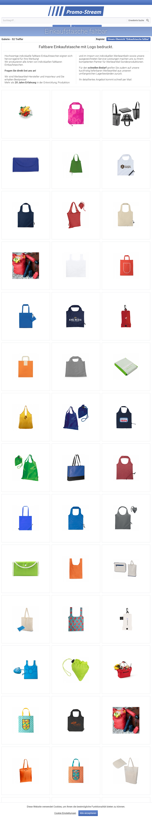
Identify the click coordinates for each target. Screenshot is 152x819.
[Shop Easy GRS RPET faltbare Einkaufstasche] (126, 619)
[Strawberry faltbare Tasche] (126, 165)
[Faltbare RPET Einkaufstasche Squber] (76, 266)
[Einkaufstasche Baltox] (76, 114)
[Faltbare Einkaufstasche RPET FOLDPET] (76, 518)
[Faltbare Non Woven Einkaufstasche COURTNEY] (76, 468)
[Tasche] (25, 569)
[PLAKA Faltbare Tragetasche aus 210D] (76, 569)
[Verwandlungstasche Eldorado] (76, 417)
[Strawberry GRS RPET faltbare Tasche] (76, 316)
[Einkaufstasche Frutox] (76, 165)
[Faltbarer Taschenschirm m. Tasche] (126, 720)
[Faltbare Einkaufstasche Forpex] (126, 468)
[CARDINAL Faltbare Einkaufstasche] (25, 367)
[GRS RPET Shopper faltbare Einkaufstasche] (76, 720)
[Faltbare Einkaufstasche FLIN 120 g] (25, 619)
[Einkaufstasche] (25, 114)
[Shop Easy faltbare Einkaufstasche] (126, 316)
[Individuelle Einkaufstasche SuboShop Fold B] (76, 771)
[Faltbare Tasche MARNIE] (25, 670)
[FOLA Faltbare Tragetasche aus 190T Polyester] (76, 367)
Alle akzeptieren (88, 813)
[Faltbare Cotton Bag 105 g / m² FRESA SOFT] (126, 215)
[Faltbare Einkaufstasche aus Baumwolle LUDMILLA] (126, 771)
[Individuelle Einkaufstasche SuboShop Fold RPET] (76, 619)
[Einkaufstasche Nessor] (25, 771)
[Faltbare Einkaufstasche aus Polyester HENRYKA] (25, 468)
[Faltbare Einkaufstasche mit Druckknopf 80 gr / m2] (126, 367)
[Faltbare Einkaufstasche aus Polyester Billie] (76, 670)
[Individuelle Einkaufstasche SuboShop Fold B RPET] (25, 720)
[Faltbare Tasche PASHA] (126, 569)
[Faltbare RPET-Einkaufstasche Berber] (25, 518)
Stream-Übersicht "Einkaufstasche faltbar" (128, 39)
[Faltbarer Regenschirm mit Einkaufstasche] (25, 266)
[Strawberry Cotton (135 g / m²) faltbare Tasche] (126, 417)
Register (100, 39)
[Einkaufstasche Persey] (25, 417)
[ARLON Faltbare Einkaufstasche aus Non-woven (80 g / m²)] (126, 266)
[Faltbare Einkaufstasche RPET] (25, 316)
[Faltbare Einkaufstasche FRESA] (25, 215)
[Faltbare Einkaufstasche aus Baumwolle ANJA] (76, 215)
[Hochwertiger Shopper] (126, 114)
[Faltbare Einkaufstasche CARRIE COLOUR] (126, 518)
